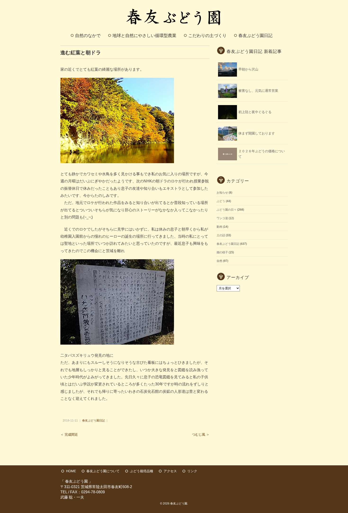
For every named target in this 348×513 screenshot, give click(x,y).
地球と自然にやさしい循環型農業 (144, 35)
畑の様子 (222, 252)
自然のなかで (88, 35)
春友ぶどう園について (103, 471)
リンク (192, 471)
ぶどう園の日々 (226, 209)
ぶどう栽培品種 (141, 471)
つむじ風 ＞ (201, 434)
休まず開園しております (256, 133)
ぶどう (221, 201)
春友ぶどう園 (178, 503)
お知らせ (222, 192)
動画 (219, 226)
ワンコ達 (222, 218)
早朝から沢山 (248, 69)
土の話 (221, 235)
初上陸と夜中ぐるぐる (255, 112)
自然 (219, 261)
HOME (71, 471)
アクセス (170, 471)
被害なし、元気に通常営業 (258, 90)
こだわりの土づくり (207, 35)
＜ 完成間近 (69, 434)
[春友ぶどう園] (174, 6)
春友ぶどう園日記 (255, 35)
